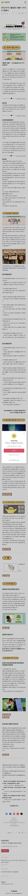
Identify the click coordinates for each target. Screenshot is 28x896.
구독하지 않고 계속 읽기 (14, 454)
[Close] (24, 433)
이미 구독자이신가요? (14, 460)
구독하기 (14, 450)
